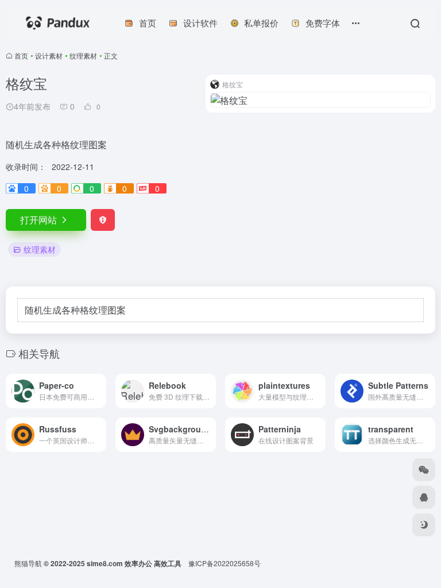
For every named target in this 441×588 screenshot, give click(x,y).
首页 (21, 55)
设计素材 (49, 55)
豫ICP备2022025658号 (224, 563)
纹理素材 (83, 55)
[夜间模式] (423, 524)
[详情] (100, 391)
